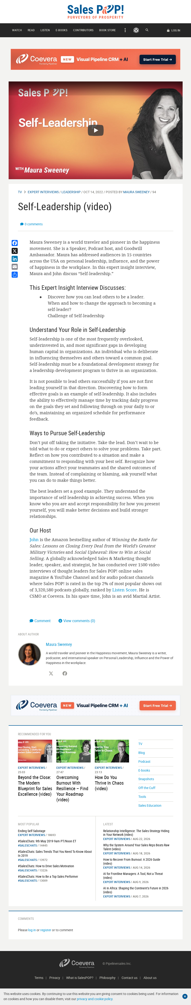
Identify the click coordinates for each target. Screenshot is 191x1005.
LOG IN (175, 30)
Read (31, 30)
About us (150, 977)
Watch (17, 30)
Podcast (144, 761)
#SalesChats (27, 845)
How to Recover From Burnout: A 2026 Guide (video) (131, 861)
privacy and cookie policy (95, 999)
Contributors (83, 30)
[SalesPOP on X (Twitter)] (51, 673)
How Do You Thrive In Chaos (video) (109, 783)
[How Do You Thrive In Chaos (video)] (112, 751)
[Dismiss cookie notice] (185, 996)
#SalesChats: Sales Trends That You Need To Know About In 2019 (55, 853)
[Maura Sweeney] (29, 653)
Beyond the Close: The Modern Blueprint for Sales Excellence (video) (35, 785)
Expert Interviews (43, 192)
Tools (142, 796)
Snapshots (146, 779)
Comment (42, 620)
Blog (141, 752)
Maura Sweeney (136, 192)
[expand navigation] (124, 30)
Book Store (107, 30)
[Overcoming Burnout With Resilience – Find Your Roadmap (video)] (73, 751)
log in (32, 930)
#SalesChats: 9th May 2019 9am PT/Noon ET (47, 841)
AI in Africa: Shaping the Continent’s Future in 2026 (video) (135, 890)
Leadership (71, 192)
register (45, 930)
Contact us (129, 977)
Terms (38, 977)
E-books (61, 30)
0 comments (34, 224)
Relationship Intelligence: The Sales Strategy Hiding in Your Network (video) (136, 833)
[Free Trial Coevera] (96, 59)
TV (20, 192)
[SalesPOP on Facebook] (65, 673)
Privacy (54, 977)
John (34, 539)
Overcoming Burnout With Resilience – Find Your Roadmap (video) (72, 788)
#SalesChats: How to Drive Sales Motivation (46, 866)
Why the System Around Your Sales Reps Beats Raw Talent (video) (136, 847)
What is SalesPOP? (79, 977)
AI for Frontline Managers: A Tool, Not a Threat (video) (133, 875)
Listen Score (124, 590)
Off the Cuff (146, 788)
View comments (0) (79, 620)
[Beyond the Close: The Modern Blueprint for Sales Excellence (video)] (35, 751)
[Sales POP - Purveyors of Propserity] (95, 11)
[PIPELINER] (136, 30)
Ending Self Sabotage (31, 831)
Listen (45, 30)
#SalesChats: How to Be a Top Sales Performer (48, 876)
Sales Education (149, 805)
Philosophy (107, 977)
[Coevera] (80, 963)
